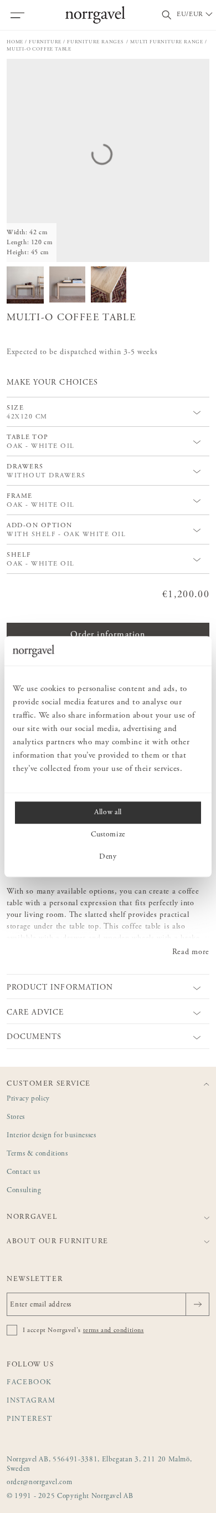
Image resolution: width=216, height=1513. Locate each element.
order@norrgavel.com (39, 1482)
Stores (16, 1117)
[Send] (197, 1304)
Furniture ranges (96, 41)
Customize (108, 835)
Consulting (24, 1190)
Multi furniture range (166, 41)
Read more (190, 952)
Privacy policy (28, 1099)
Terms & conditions (37, 1154)
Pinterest (30, 1419)
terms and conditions (113, 1330)
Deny (108, 857)
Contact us (23, 1172)
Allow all (108, 812)
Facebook (29, 1382)
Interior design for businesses (51, 1135)
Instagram (31, 1401)
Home (15, 41)
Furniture (45, 41)
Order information (107, 635)
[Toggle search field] (167, 15)
